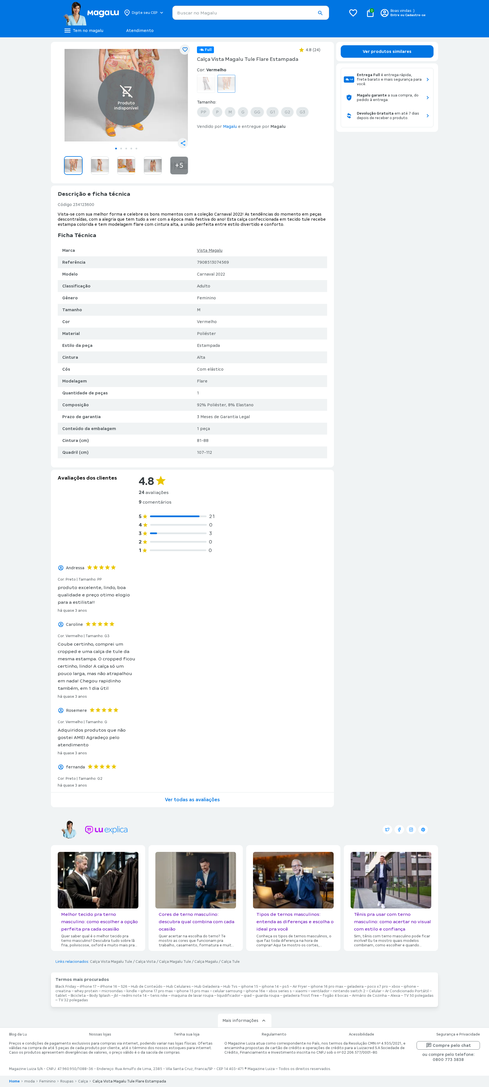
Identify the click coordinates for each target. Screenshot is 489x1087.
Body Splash (99, 996)
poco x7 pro (377, 987)
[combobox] (250, 13)
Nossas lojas (100, 1034)
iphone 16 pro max (327, 987)
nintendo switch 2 (349, 991)
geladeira (355, 987)
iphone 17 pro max (157, 991)
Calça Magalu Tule (175, 962)
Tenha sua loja (187, 1034)
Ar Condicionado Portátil (407, 991)
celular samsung (227, 991)
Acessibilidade (361, 1034)
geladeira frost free (301, 996)
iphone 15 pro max (193, 991)
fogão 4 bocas (335, 996)
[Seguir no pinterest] (423, 829)
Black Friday (65, 987)
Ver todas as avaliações (192, 799)
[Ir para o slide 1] (116, 148)
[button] (320, 13)
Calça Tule (230, 962)
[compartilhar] (183, 143)
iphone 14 (270, 987)
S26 (124, 987)
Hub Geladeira (207, 987)
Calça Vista (146, 962)
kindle (131, 991)
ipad (248, 996)
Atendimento (140, 30)
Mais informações (240, 1020)
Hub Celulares (178, 987)
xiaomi (301, 991)
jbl (116, 996)
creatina (63, 991)
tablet (61, 996)
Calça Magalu (206, 962)
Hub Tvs (230, 987)
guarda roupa (267, 996)
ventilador (320, 991)
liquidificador (228, 996)
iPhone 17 (88, 987)
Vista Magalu (209, 250)
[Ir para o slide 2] (121, 148)
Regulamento (274, 1034)
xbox (396, 987)
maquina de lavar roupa (192, 996)
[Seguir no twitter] (387, 829)
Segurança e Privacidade (458, 1034)
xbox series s (280, 991)
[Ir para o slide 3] (126, 148)
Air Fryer (300, 987)
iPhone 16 (108, 987)
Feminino (47, 1081)
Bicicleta (78, 996)
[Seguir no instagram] (411, 829)
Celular (375, 991)
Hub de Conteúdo (146, 987)
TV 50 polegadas (419, 996)
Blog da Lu (18, 1034)
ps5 (285, 987)
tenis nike (159, 996)
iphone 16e (255, 991)
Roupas (67, 1081)
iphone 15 (249, 987)
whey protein (86, 991)
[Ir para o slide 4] (131, 148)
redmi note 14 (134, 996)
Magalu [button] (230, 126)
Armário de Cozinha (369, 996)
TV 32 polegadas (73, 1000)
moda (29, 1081)
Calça (83, 1081)
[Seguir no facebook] (399, 829)
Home (14, 1081)
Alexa (395, 996)
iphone (410, 987)
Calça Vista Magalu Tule (111, 962)
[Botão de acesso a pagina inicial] (91, 12)
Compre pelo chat (452, 1045)
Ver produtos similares (387, 51)
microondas (112, 991)
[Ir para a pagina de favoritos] (353, 12)
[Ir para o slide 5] (136, 148)
